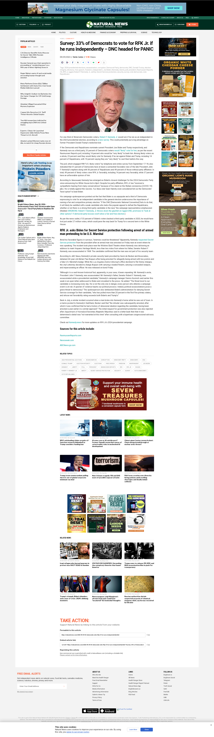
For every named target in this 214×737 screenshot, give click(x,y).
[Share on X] (78, 62)
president (132, 70)
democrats (124, 68)
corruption (102, 68)
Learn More (133, 729)
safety (93, 72)
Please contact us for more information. (73, 655)
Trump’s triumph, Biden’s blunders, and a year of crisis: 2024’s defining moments (74, 598)
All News (131, 678)
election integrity (83, 363)
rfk (61, 72)
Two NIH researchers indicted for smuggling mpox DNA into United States (33, 122)
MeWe (166, 694)
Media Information (98, 689)
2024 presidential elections (75, 68)
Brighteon (25, 17)
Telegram (167, 680)
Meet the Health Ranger (100, 678)
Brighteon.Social (169, 678)
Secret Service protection (107, 72)
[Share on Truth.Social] (88, 62)
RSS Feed (132, 694)
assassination (91, 68)
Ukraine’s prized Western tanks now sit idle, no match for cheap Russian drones (35, 142)
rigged (70, 72)
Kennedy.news (75, 322)
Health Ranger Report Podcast (139, 683)
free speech (79, 70)
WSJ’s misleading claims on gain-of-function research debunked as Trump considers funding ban (74, 442)
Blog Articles (133, 692)
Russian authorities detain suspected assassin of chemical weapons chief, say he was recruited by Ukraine (139, 599)
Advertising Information (100, 692)
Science (144, 32)
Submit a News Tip (98, 694)
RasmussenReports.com (70, 335)
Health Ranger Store (135, 680)
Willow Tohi (105, 438)
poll (126, 70)
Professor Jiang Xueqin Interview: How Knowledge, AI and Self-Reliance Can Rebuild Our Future (26, 257)
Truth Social (168, 686)
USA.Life (166, 700)
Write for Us (96, 686)
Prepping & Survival (128, 32)
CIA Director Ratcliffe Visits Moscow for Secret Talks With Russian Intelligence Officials (34, 55)
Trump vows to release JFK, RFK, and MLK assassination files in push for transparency (139, 565)
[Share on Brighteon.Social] (62, 62)
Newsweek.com (67, 340)
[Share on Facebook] (73, 62)
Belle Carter (78, 57)
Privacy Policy (97, 697)
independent (98, 70)
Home (17, 17)
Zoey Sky (104, 473)
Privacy (68, 718)
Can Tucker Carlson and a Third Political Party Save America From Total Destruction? (26, 240)
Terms (73, 718)
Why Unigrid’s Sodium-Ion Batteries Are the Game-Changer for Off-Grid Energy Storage (35, 96)
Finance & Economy (108, 32)
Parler (166, 683)
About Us (180, 17)
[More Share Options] (104, 62)
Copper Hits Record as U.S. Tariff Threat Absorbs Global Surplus (33, 113)
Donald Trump (138, 68)
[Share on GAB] (93, 62)
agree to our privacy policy (78, 732)
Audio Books (58, 17)
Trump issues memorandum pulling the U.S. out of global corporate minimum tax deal (74, 477)
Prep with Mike (36, 17)
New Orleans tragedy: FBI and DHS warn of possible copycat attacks (106, 477)
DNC (130, 68)
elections (70, 70)
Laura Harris (73, 473)
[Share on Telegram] (83, 62)
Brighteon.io (168, 675)
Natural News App (135, 686)
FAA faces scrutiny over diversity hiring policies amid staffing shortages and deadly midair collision (137, 478)
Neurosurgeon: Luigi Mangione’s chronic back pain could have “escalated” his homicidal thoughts (106, 598)
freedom (88, 70)
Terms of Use (97, 700)
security (120, 72)
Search (196, 17)
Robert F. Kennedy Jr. (82, 72)
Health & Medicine (88, 32)
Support (94, 683)
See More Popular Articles (36, 155)
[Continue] (64, 686)
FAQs (187, 17)
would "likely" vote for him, (125, 150)
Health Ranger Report (27, 196)
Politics (62, 32)
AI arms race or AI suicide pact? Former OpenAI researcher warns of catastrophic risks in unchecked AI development (107, 443)
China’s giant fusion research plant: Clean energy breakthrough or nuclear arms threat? (138, 442)
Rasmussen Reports (145, 70)
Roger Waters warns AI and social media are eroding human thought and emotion (35, 75)
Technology (157, 32)
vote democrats (136, 72)
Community (70, 38)
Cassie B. (72, 438)
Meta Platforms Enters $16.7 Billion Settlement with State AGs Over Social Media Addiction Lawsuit (35, 85)
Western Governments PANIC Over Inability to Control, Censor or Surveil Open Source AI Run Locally (46, 221)
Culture (73, 32)
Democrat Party (113, 68)
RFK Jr (65, 72)
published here (86, 721)
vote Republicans (68, 374)
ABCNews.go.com (67, 345)
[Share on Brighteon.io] (67, 62)
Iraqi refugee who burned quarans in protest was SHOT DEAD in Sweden (74, 564)
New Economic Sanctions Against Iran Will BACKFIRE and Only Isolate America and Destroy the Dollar (46, 257)
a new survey (103, 140)
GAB (165, 697)
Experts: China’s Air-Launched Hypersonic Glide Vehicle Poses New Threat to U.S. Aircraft (34, 133)
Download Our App (167, 17)
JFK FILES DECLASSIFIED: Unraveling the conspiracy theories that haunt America (106, 565)
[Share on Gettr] (99, 62)
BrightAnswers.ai (153, 17)
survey (126, 72)
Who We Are (96, 675)
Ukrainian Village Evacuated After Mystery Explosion (33, 105)
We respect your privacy (25, 691)
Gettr (165, 689)
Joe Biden (107, 70)
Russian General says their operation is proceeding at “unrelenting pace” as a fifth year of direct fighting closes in (35, 65)
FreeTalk (166, 692)
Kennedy (115, 70)
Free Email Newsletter (99, 680)
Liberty (121, 70)
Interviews (47, 17)
